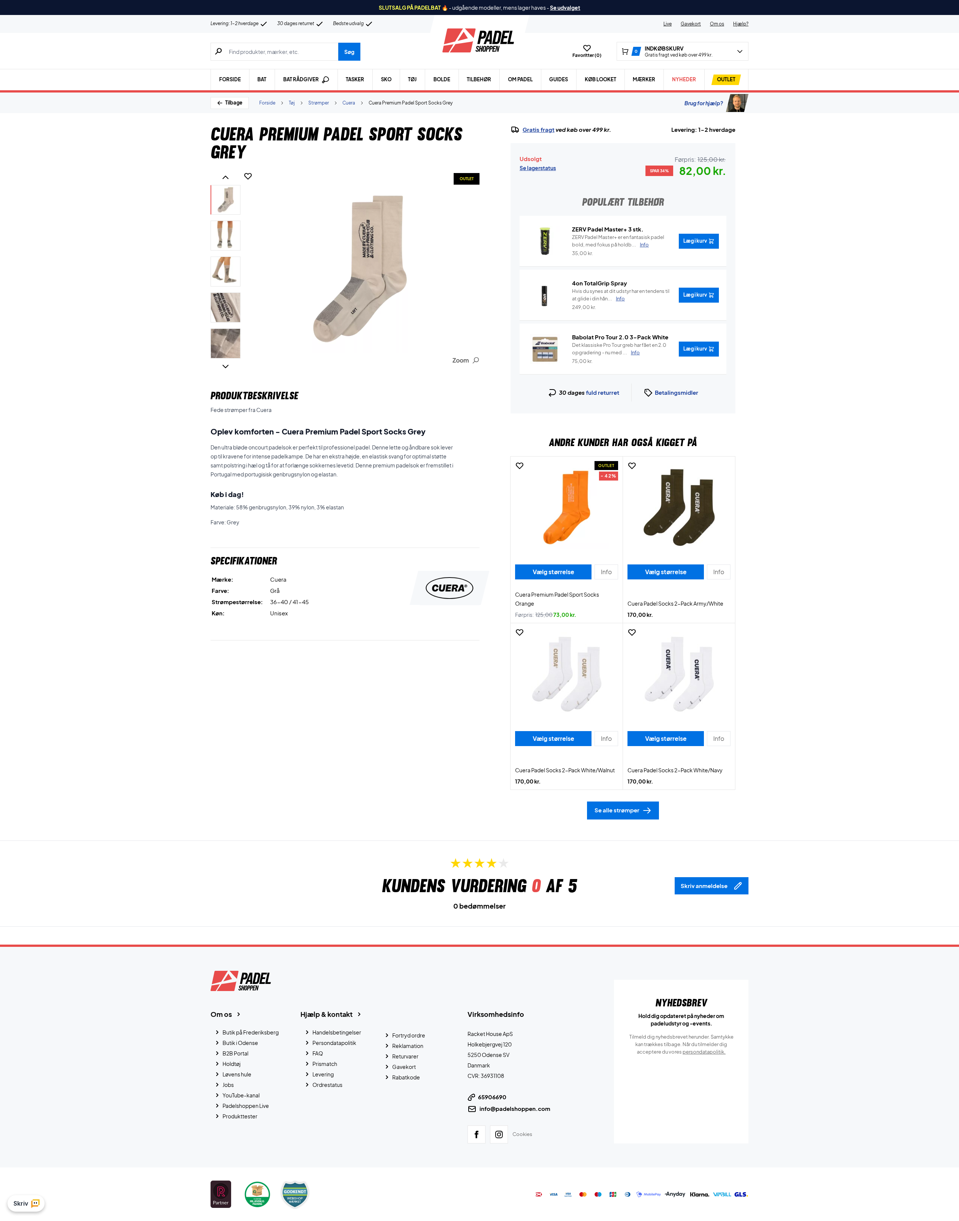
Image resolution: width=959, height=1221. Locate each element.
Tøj (412, 79)
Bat (261, 79)
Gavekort (691, 24)
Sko (386, 79)
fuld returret (602, 392)
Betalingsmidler (676, 392)
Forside (230, 79)
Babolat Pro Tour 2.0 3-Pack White (620, 336)
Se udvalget (565, 7)
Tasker (355, 79)
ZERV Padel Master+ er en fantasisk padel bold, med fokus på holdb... (618, 241)
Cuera (348, 103)
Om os (717, 24)
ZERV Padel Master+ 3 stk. (608, 229)
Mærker (644, 79)
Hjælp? (740, 24)
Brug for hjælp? (703, 103)
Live (667, 24)
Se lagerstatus (538, 167)
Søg (349, 51)
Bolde (441, 79)
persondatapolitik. (704, 1052)
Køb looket (600, 79)
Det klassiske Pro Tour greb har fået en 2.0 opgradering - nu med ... (619, 348)
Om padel (520, 79)
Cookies (522, 1134)
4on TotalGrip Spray (599, 283)
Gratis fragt (538, 130)
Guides (558, 79)
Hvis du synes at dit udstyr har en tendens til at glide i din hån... (620, 295)
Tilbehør (479, 79)
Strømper (318, 103)
